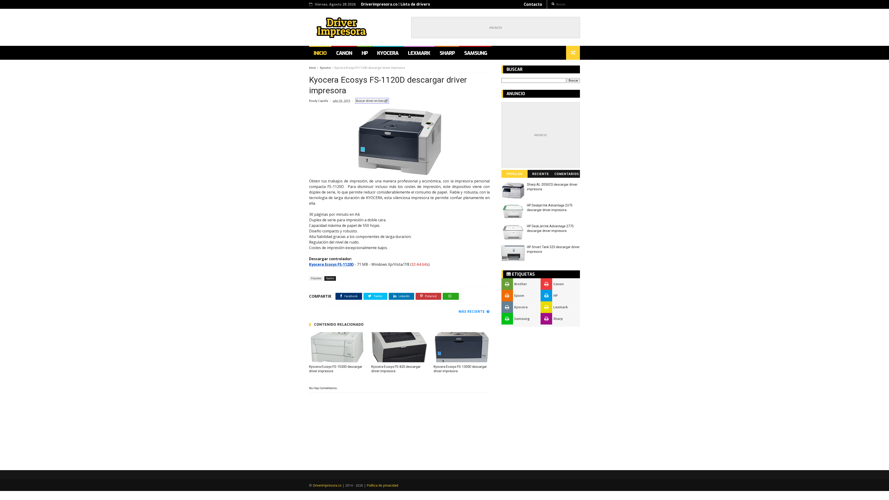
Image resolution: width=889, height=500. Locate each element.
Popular (515, 174)
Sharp (447, 53)
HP (365, 53)
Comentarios (566, 174)
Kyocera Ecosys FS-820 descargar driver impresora (396, 369)
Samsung (475, 53)
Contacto (533, 4)
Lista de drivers (415, 4)
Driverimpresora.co (379, 4)
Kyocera (387, 53)
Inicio (320, 53)
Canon (344, 53)
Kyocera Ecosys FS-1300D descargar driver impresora (460, 369)
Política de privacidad (382, 485)
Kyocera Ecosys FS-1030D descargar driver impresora (335, 369)
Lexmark (419, 53)
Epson (519, 295)
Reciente (540, 174)
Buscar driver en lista (370, 101)
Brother (520, 284)
